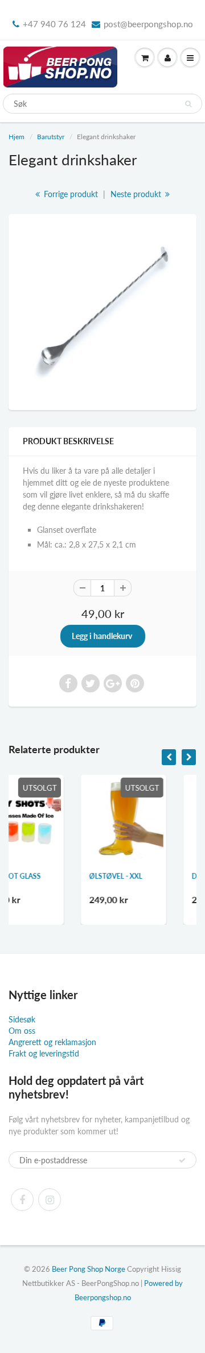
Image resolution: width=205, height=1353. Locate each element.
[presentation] (169, 757)
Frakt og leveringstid (44, 1053)
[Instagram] (49, 1199)
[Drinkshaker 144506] (102, 311)
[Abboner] (182, 1160)
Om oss (22, 1030)
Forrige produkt (70, 194)
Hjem (16, 136)
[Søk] (188, 104)
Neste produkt (136, 194)
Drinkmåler (172, 876)
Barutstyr (50, 136)
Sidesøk (22, 1019)
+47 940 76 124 (54, 24)
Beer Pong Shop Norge (88, 1268)
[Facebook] (22, 1199)
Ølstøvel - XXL (73, 876)
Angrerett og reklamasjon (52, 1042)
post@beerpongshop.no (148, 24)
